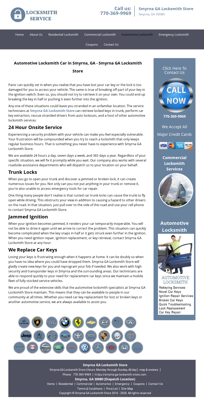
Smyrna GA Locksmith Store (52, 111)
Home (19, 34)
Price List (112, 388)
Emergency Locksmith (174, 34)
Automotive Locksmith (137, 34)
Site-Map (127, 388)
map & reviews (149, 369)
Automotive (103, 383)
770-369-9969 (115, 13)
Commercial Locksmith (100, 34)
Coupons (92, 44)
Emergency (122, 383)
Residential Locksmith (63, 34)
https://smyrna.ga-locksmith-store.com (120, 374)
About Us (36, 34)
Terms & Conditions (89, 388)
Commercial (84, 383)
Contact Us (111, 44)
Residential (66, 383)
